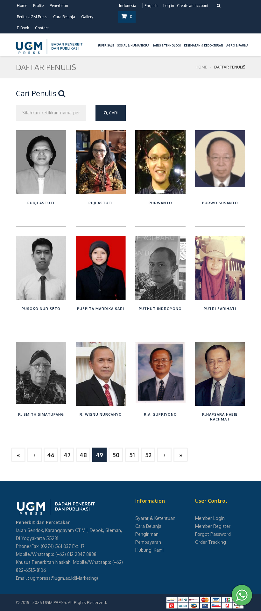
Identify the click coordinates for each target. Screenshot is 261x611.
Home (22, 5)
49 (99, 454)
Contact (42, 27)
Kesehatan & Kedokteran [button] (203, 45)
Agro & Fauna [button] (237, 45)
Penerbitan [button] (59, 5)
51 (132, 454)
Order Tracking (210, 542)
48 (83, 454)
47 (67, 454)
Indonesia (127, 5)
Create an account (192, 5)
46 (50, 454)
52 (148, 454)
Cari (113, 112)
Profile (38, 5)
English (151, 5)
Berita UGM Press (32, 16)
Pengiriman (147, 534)
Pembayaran (148, 542)
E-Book (23, 27)
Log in (168, 5)
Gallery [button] (87, 16)
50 (115, 454)
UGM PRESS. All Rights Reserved (74, 602)
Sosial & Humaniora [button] (133, 45)
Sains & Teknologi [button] (166, 45)
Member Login (210, 518)
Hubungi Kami (149, 550)
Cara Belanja (64, 16)
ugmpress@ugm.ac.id (52, 578)
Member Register (212, 526)
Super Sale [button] (105, 45)
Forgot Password (213, 534)
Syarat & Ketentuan (155, 518)
